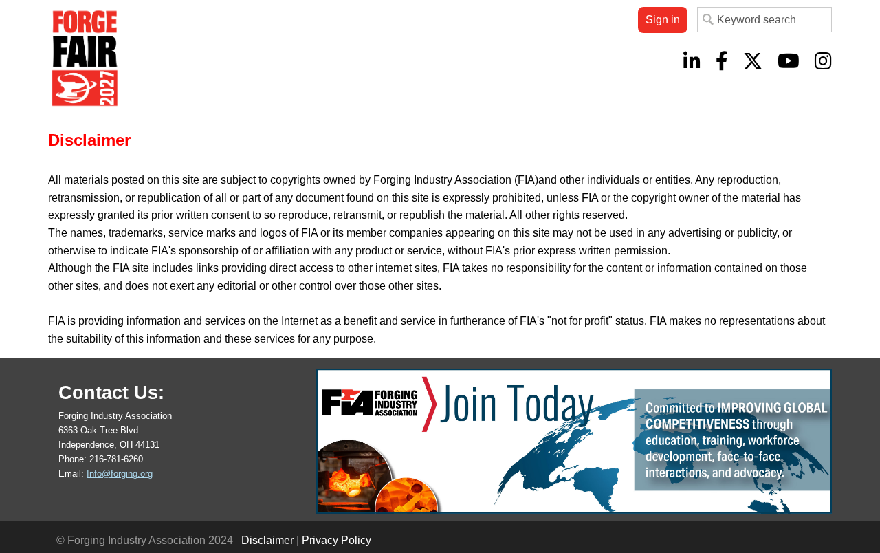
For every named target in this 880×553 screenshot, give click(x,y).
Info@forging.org (120, 473)
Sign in (663, 19)
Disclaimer (267, 540)
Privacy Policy (336, 540)
